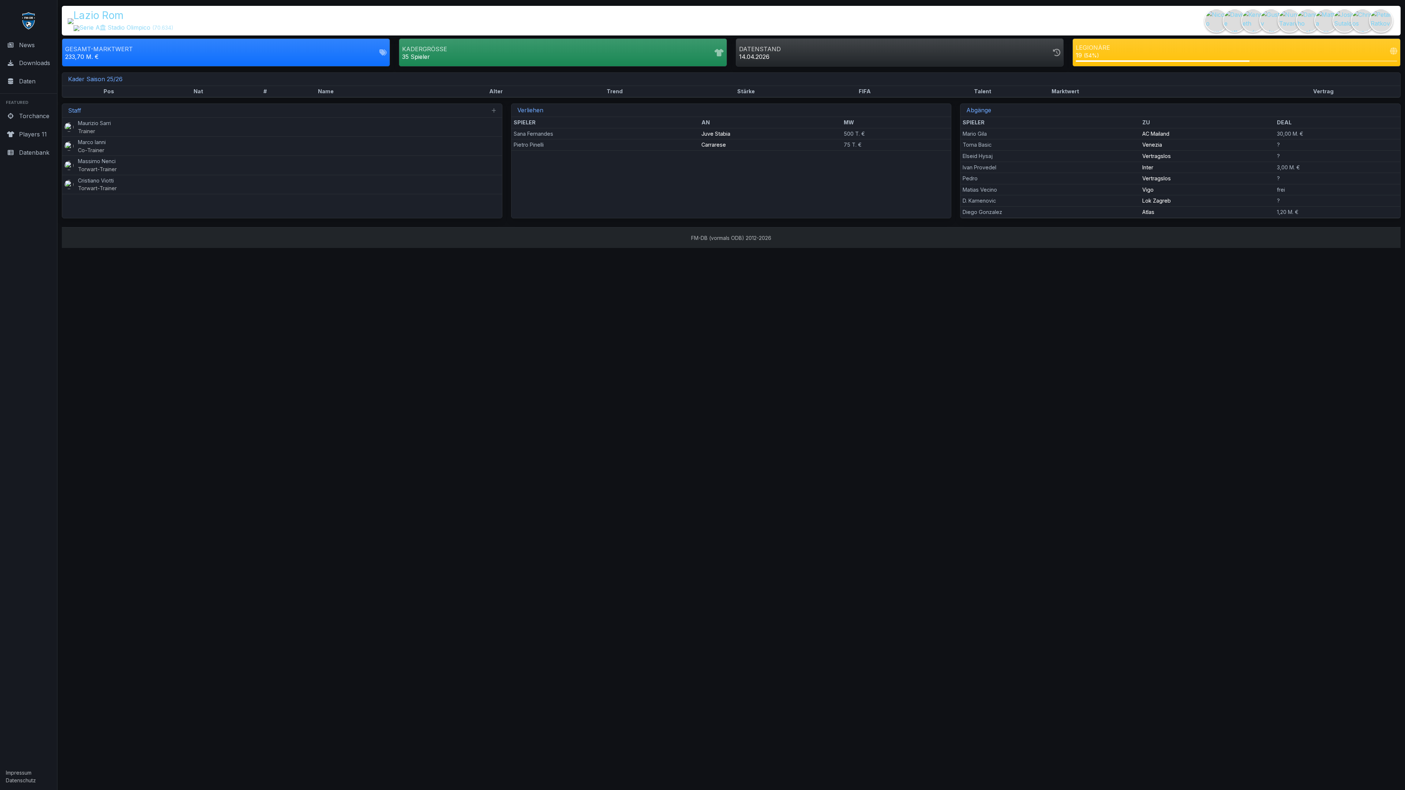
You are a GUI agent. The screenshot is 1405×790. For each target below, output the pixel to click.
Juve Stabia (715, 134)
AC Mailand (1155, 134)
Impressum (18, 773)
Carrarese (713, 145)
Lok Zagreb (1156, 201)
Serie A (89, 27)
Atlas (1148, 212)
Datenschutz (21, 780)
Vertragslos (1156, 156)
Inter (1147, 167)
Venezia (1152, 145)
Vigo (1148, 190)
